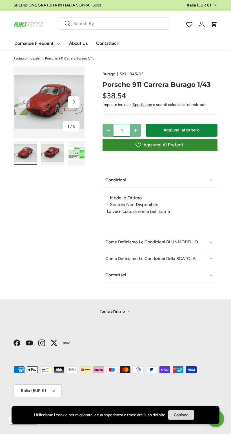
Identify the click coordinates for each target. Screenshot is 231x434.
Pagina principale (27, 58)
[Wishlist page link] (189, 24)
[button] (214, 24)
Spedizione (142, 104)
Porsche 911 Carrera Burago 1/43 (70, 58)
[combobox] (114, 23)
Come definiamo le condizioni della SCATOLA (150, 258)
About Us (78, 43)
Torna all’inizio (113, 311)
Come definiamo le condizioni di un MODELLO (151, 241)
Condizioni (115, 179)
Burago (109, 74)
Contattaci (107, 43)
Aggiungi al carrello (181, 130)
